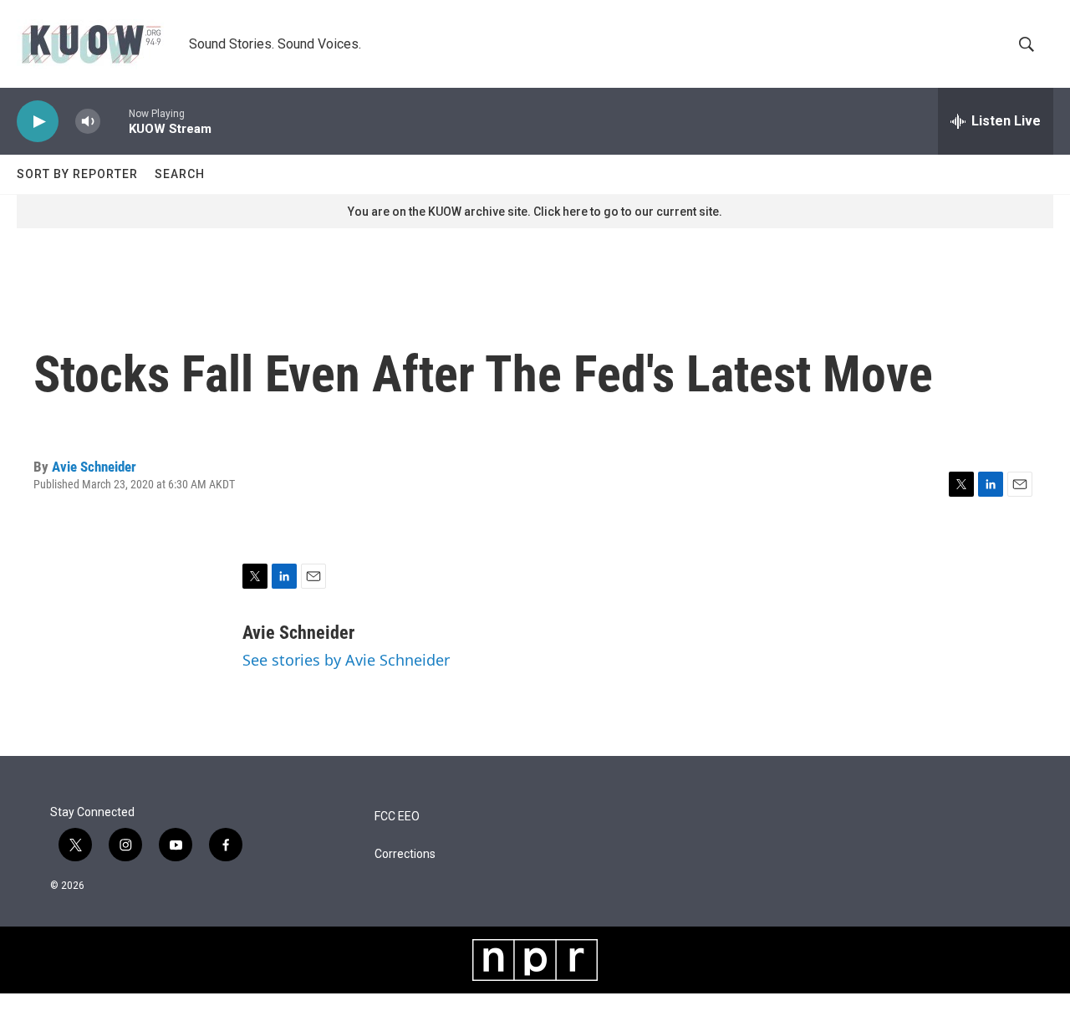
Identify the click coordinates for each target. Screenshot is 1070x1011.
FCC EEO (397, 816)
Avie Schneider (94, 466)
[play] (37, 121)
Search (180, 174)
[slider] (114, 121)
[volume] (88, 121)
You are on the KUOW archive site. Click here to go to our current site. (535, 211)
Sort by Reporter (77, 174)
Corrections (405, 854)
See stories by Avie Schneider (346, 660)
